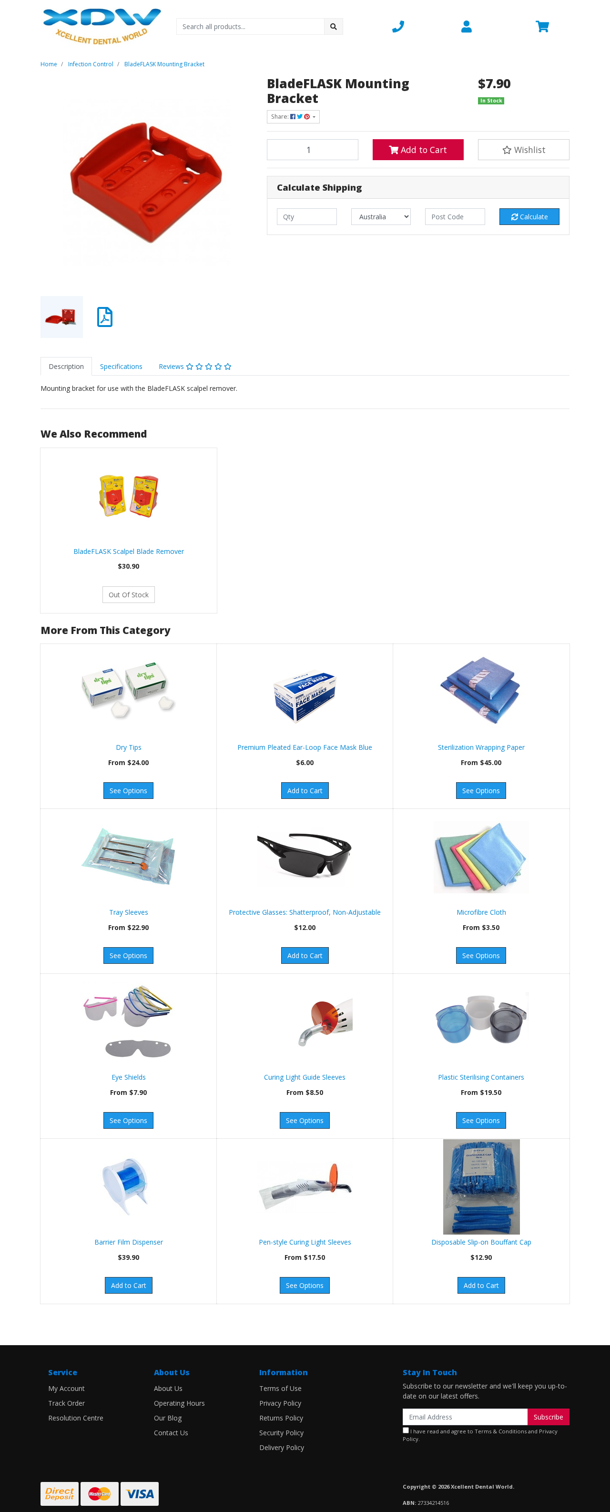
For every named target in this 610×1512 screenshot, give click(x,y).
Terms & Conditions (501, 1431)
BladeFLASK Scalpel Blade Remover (128, 551)
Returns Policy (281, 1417)
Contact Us (171, 1432)
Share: (280, 116)
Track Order (66, 1403)
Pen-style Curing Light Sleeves (305, 1241)
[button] (421, 26)
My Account (66, 1388)
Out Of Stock (129, 594)
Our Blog (168, 1417)
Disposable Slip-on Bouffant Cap (481, 1241)
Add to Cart (422, 149)
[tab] (66, 366)
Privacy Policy (280, 1403)
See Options (128, 790)
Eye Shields (129, 1077)
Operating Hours (179, 1403)
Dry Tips (129, 747)
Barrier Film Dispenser (128, 1241)
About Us (168, 1388)
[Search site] (333, 26)
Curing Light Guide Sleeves (305, 1077)
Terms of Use (280, 1388)
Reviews (172, 366)
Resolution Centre (75, 1417)
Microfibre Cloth (481, 912)
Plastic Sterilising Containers (481, 1077)
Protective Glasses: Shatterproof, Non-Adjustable (305, 912)
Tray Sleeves (128, 912)
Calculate (533, 216)
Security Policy (281, 1432)
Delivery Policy (281, 1447)
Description (66, 366)
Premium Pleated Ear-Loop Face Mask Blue (304, 747)
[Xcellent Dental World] (101, 25)
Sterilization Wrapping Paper (481, 747)
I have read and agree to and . (480, 1435)
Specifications (121, 366)
